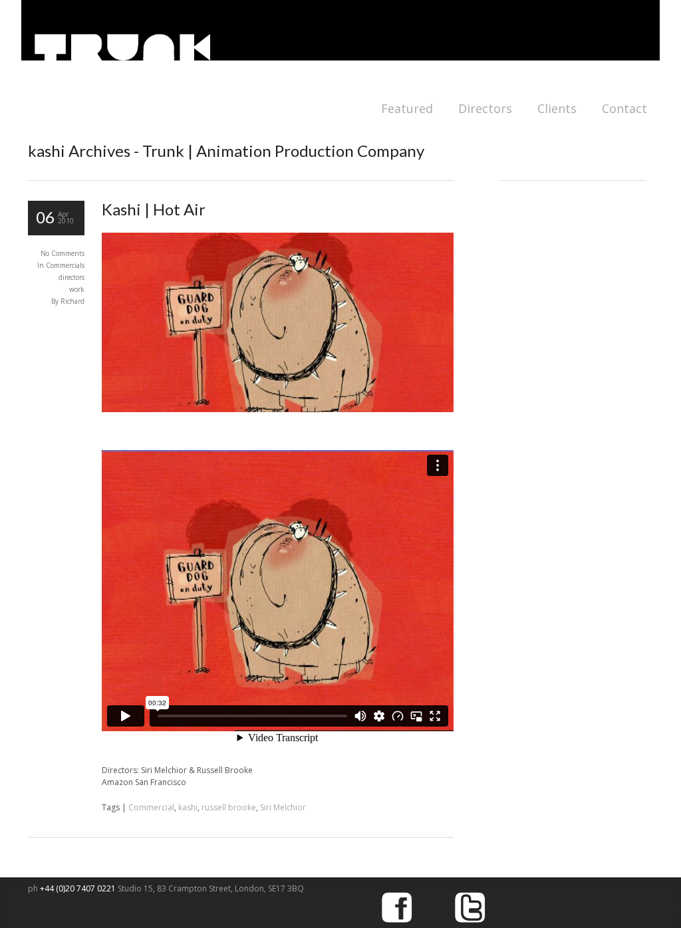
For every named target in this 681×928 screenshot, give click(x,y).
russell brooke (229, 807)
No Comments (62, 253)
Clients (557, 108)
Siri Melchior (283, 807)
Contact (624, 108)
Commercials (65, 265)
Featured (407, 108)
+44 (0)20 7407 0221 (79, 888)
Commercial (151, 807)
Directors (485, 108)
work (76, 289)
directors (71, 277)
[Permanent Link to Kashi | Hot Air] (278, 409)
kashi (188, 807)
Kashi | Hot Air (153, 209)
